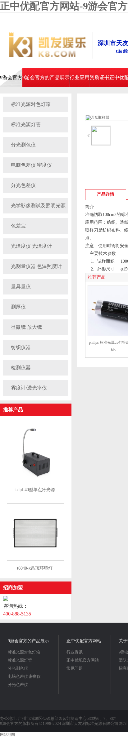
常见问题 (74, 668)
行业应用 (79, 77)
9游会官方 (11, 77)
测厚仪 (18, 306)
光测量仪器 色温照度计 (36, 266)
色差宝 (18, 225)
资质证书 (99, 77)
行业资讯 (74, 652)
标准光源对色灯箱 (31, 104)
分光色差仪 (23, 185)
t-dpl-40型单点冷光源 (35, 489)
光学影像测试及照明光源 (38, 205)
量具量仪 (21, 286)
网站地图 (7, 734)
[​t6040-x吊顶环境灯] (35, 559)
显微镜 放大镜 (26, 327)
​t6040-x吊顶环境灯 (35, 568)
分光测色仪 (23, 144)
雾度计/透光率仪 (29, 387)
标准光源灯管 (26, 124)
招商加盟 (13, 587)
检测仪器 (21, 367)
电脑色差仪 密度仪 (31, 165)
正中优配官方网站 (83, 641)
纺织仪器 (21, 347)
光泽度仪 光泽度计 (31, 246)
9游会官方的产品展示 (46, 77)
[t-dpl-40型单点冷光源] (35, 481)
